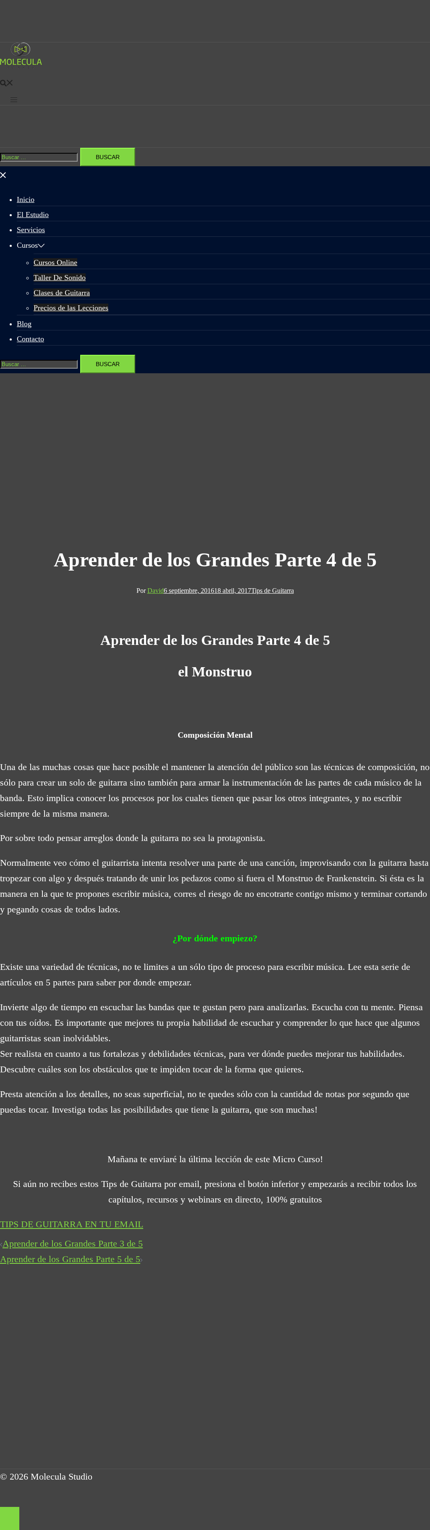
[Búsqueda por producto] (6, 81)
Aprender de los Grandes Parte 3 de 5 (73, 1243)
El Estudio (33, 214)
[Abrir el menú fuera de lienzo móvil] (13, 97)
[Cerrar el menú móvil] (3, 173)
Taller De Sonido (60, 277)
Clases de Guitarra (62, 292)
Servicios (31, 229)
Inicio (25, 199)
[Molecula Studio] (21, 65)
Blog (24, 324)
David (155, 590)
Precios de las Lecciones (71, 308)
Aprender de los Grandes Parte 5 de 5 (70, 1259)
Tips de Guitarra (272, 590)
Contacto (30, 339)
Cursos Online (55, 262)
